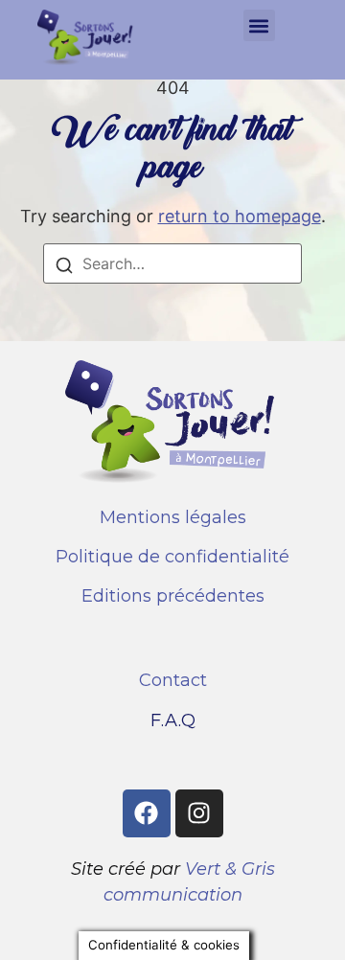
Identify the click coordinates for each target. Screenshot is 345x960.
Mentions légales (173, 517)
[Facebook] (147, 813)
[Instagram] (199, 813)
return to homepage (239, 216)
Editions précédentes (172, 595)
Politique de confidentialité (172, 556)
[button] (259, 25)
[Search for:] (172, 263)
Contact (173, 680)
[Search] (64, 267)
